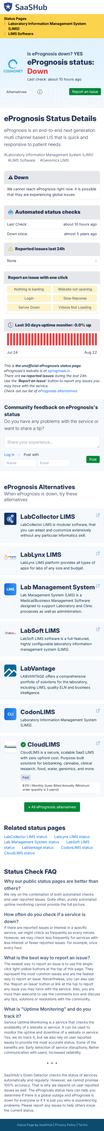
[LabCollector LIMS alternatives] (10, 519)
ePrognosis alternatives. (58, 391)
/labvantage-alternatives (24, 663)
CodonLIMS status (77, 847)
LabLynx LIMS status (72, 836)
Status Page (25, 1125)
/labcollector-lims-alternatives (29, 511)
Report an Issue (85, 91)
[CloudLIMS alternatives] (10, 747)
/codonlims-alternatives (24, 707)
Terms (82, 1125)
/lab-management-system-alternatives (37, 582)
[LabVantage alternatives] (10, 671)
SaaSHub (46, 1125)
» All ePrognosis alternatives (52, 807)
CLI (10, 714)
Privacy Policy (65, 1125)
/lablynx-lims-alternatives (25, 549)
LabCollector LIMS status (25, 836)
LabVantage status (38, 847)
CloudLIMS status (19, 853)
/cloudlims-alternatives (23, 739)
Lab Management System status (31, 842)
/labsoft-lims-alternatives (25, 625)
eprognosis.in (59, 371)
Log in (9, 454)
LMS (10, 589)
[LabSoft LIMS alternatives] (10, 633)
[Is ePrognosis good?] (40, 92)
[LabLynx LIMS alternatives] (10, 557)
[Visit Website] (98, 515)
